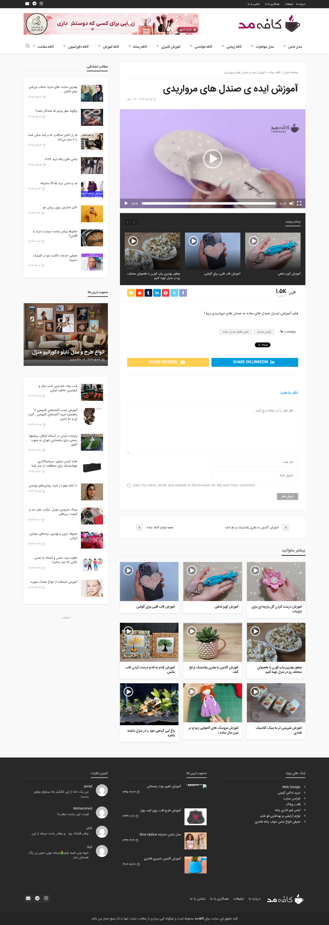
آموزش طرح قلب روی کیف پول (160, 810)
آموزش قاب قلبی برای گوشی (282, 274)
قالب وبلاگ (293, 804)
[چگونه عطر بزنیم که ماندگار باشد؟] (92, 117)
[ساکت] (291, 203)
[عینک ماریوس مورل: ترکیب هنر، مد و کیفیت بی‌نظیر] (92, 516)
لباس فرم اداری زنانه (287, 810)
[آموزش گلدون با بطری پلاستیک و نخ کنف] (152, 251)
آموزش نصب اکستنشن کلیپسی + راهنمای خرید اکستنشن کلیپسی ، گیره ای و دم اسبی (53, 414)
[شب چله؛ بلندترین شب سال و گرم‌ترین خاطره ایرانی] (92, 392)
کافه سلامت (46, 47)
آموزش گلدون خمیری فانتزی (162, 859)
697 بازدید (75, 360)
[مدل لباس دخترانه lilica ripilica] (195, 840)
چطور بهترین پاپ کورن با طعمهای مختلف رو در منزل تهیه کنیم (213, 276)
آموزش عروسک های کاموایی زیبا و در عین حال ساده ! (213, 730)
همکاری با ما (272, 4)
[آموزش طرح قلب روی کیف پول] (195, 816)
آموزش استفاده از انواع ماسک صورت (53, 582)
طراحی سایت (291, 798)
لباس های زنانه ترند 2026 (61, 159)
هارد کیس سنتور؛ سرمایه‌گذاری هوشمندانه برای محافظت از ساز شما (54, 463)
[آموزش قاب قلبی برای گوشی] (273, 251)
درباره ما (300, 4)
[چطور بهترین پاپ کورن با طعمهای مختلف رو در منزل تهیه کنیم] (212, 251)
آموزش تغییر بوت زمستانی (164, 786)
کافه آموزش (111, 47)
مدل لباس (295, 47)
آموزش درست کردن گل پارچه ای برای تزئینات (276, 609)
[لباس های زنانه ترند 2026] (92, 165)
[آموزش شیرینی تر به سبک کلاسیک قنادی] (276, 702)
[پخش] (126, 203)
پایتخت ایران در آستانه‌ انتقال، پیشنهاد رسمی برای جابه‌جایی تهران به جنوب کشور (53, 440)
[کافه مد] (269, 23)
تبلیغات (289, 4)
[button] (212, 158)
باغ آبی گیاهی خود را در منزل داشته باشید (151, 733)
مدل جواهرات (265, 47)
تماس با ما (254, 4)
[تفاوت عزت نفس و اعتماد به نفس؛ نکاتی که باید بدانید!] (92, 564)
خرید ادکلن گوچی (289, 793)
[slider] (209, 203)
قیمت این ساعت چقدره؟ (73, 814)
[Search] (28, 46)
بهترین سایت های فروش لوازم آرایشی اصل (73, 349)
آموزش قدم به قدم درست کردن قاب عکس (150, 670)
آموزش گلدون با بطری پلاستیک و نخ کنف (153, 274)
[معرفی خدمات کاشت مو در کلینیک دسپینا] (92, 262)
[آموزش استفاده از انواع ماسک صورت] (92, 588)
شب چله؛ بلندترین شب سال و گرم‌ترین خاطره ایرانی (58, 388)
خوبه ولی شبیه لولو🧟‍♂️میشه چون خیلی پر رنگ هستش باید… (58, 855)
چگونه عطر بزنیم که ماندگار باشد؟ (56, 111)
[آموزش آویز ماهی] (212, 581)
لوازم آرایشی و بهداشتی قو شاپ (280, 816)
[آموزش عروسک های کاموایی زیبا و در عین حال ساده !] (212, 702)
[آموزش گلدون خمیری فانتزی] (195, 865)
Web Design (291, 787)
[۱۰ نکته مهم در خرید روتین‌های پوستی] (92, 491)
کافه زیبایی (234, 47)
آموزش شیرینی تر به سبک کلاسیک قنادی (279, 730)
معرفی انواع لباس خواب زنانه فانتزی (277, 821)
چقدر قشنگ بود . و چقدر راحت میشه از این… (59, 833)
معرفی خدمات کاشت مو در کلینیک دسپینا (55, 258)
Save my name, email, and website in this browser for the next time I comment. (193, 485)
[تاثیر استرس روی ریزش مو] (92, 213)
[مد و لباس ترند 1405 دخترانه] (92, 189)
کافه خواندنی (203, 47)
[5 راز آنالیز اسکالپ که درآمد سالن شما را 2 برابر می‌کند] (92, 141)
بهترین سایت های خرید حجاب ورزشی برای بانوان (53, 89)
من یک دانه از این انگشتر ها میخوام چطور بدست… (61, 794)
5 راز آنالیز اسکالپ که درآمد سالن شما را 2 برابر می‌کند (52, 137)
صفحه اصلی (291, 72)
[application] (212, 158)
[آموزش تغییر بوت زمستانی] (195, 786)
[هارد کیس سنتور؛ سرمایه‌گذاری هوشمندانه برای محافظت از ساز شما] (92, 467)
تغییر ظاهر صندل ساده (236, 331)
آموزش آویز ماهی (226, 607)
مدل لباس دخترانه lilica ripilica (160, 834)
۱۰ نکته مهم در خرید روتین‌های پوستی (53, 485)
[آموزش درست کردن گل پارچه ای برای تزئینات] (276, 581)
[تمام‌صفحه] (299, 203)
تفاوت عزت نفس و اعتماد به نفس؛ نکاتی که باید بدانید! (55, 560)
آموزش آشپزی (170, 47)
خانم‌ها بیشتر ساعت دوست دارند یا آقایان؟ (55, 233)
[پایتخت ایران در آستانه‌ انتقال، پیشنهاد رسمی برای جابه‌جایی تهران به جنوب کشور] (92, 442)
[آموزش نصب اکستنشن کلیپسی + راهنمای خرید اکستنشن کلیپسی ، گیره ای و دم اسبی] (92, 416)
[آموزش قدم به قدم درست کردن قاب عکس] (149, 642)
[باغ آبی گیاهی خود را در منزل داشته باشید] (149, 704)
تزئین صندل (264, 331)
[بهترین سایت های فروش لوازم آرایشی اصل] (66, 334)
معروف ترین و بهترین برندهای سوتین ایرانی (53, 536)
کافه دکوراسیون (78, 47)
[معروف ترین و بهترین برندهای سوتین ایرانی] (92, 540)
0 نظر (129, 99)
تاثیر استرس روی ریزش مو (60, 207)
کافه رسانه (140, 47)
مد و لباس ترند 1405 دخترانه (58, 183)
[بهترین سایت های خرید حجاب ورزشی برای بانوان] (92, 93)
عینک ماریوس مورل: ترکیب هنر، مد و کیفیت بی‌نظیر (53, 512)
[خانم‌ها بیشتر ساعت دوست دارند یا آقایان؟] (92, 237)
